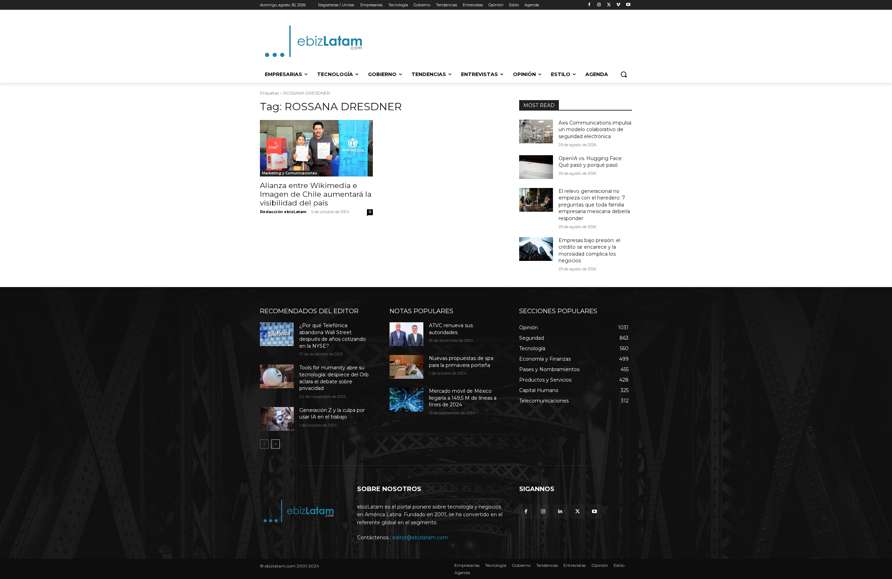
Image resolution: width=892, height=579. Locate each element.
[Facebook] (589, 5)
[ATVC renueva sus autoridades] (406, 334)
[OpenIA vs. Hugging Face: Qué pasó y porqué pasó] (536, 167)
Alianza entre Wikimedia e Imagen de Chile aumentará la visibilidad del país (315, 194)
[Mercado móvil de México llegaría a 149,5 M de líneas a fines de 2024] (406, 400)
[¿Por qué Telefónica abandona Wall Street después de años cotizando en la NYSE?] (277, 334)
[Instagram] (599, 5)
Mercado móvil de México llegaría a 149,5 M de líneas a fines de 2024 (463, 398)
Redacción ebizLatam (283, 211)
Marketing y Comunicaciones (289, 173)
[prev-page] (264, 444)
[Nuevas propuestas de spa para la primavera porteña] (406, 367)
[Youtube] (628, 5)
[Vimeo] (618, 5)
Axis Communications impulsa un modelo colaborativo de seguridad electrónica (595, 130)
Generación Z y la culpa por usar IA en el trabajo (332, 413)
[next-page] (275, 444)
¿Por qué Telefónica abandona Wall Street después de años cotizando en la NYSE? (332, 335)
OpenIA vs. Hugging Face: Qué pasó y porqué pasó (591, 161)
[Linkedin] (560, 511)
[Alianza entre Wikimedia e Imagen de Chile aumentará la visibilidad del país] (316, 148)
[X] (609, 5)
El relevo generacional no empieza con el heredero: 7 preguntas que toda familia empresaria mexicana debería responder (594, 204)
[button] (623, 74)
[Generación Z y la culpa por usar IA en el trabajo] (277, 419)
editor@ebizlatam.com (420, 537)
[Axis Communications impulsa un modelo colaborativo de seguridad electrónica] (536, 131)
